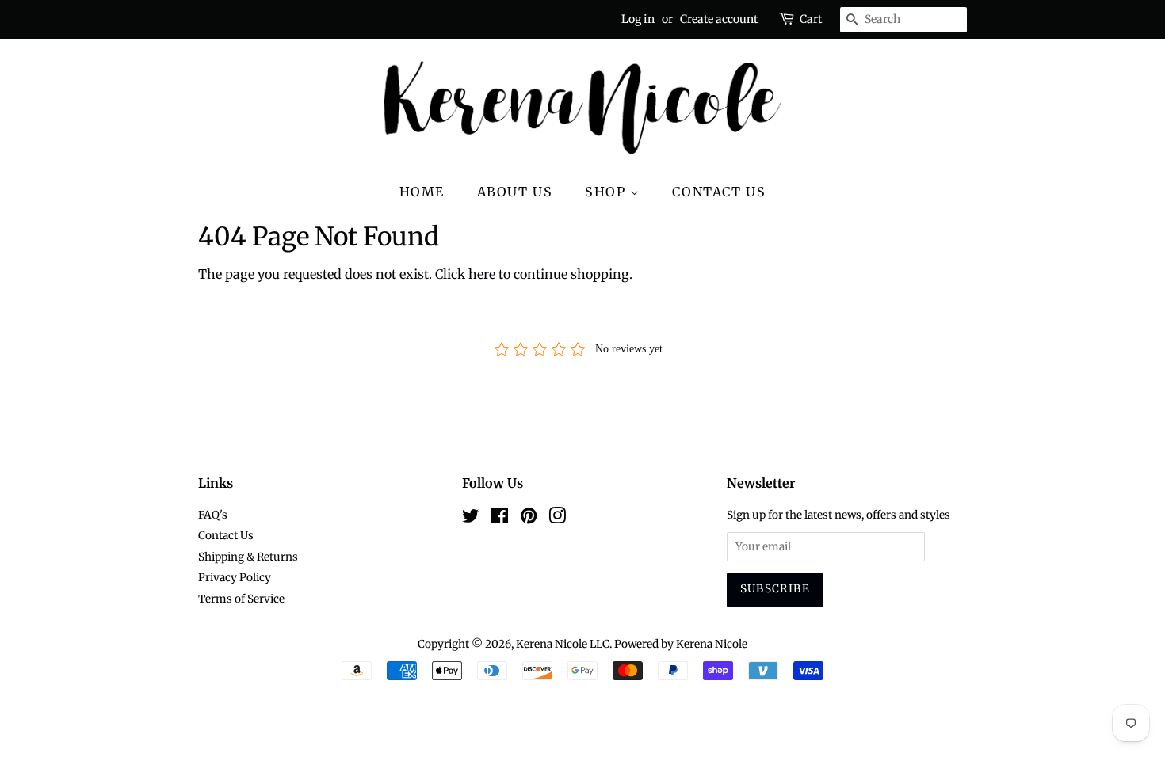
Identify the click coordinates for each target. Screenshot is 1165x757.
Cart (811, 19)
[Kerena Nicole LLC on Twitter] (470, 519)
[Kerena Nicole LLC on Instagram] (557, 519)
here (481, 274)
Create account (719, 19)
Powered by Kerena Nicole (680, 644)
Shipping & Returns (248, 557)
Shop (607, 192)
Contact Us (719, 192)
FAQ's (212, 515)
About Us (515, 192)
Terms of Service (241, 599)
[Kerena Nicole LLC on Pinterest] (528, 519)
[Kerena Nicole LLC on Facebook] (500, 519)
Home (422, 192)
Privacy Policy (234, 577)
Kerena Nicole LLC (562, 644)
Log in (638, 19)
